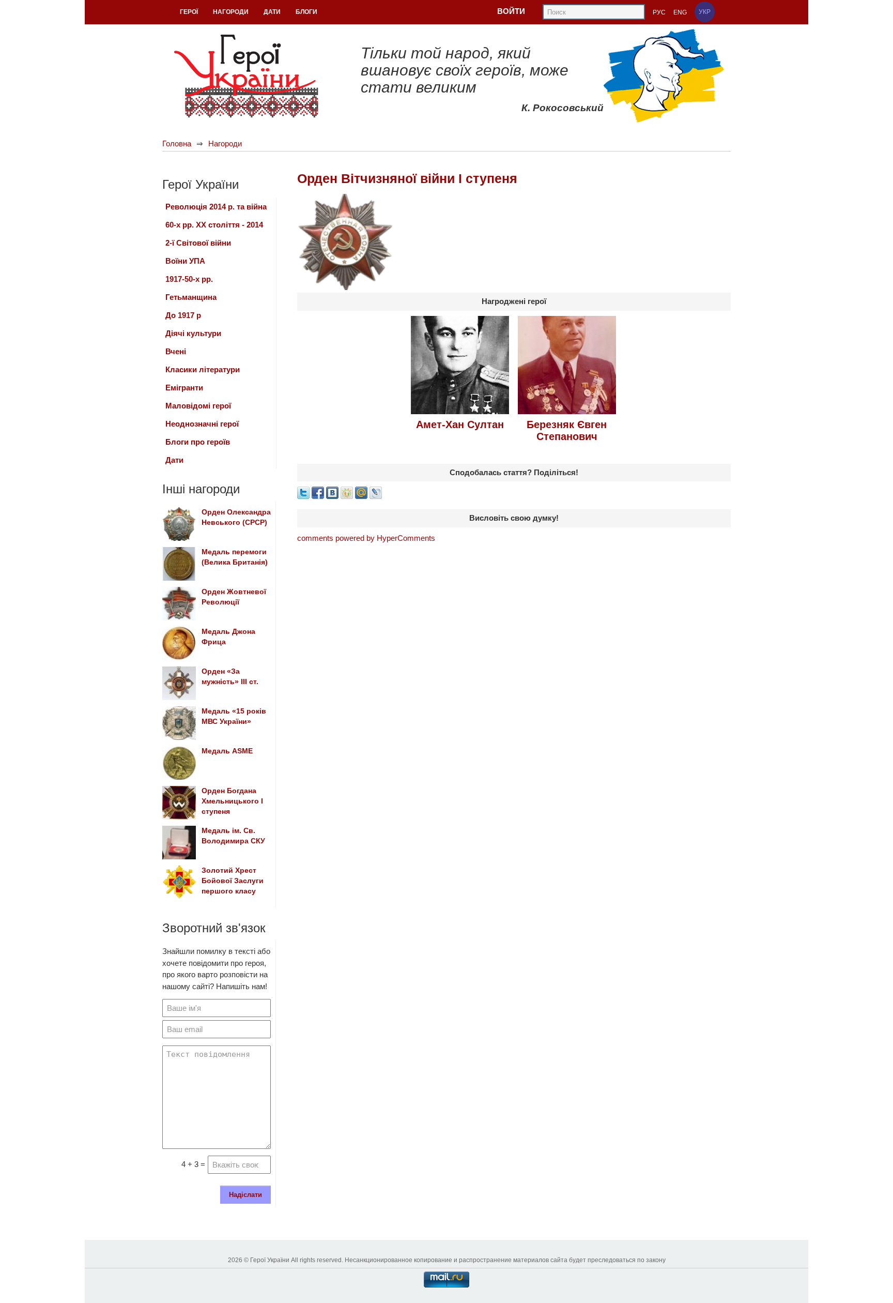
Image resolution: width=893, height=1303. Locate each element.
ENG (680, 12)
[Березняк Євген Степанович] (567, 363)
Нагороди (225, 143)
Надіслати (245, 1195)
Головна (176, 143)
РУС (659, 12)
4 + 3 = (193, 1164)
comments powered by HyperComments (366, 538)
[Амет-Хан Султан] (460, 363)
